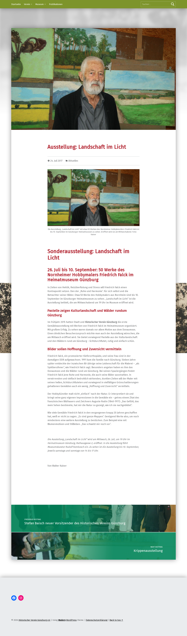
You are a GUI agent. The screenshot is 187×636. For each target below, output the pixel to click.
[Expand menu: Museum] (45, 4)
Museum (39, 4)
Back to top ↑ (116, 620)
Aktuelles (73, 160)
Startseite (16, 4)
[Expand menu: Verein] (31, 4)
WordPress (71, 620)
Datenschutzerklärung (97, 620)
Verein (27, 4)
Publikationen (55, 4)
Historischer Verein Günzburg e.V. (34, 620)
